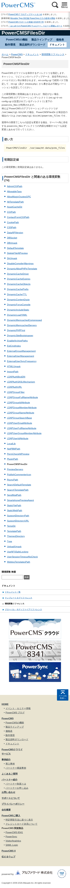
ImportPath (12, 371)
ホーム (5, 54)
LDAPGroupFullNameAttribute (22, 397)
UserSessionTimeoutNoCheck (22, 556)
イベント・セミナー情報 (18, 708)
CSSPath (11, 227)
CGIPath (11, 212)
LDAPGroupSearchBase (19, 418)
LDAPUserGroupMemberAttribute (24, 433)
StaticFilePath (14, 505)
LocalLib (11, 443)
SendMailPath (14, 495)
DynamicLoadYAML (17, 315)
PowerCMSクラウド (12, 749)
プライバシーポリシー (13, 804)
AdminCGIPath (14, 186)
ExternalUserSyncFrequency (21, 361)
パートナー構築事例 (16, 768)
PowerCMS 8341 (14, 832)
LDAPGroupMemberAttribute (22, 407)
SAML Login (12, 845)
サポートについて (11, 798)
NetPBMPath (13, 448)
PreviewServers (15, 469)
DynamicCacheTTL (17, 294)
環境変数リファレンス (53, 54)
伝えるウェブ (8, 856)
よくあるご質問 (10, 773)
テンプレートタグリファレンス (18, 598)
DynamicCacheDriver (18, 274)
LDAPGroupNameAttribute (20, 412)
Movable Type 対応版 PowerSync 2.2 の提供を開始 (32, 18)
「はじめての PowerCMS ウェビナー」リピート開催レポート (35, 26)
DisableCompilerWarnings (20, 263)
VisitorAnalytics (13, 840)
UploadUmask (14, 546)
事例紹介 (6, 759)
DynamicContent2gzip (18, 299)
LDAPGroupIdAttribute (18, 402)
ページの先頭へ (63, 697)
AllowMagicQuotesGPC (19, 196)
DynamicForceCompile (18, 304)
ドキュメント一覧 (13, 592)
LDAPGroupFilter (16, 392)
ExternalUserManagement (20, 356)
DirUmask (12, 258)
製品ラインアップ (41, 39)
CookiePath (13, 222)
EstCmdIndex (14, 346)
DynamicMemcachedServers (22, 325)
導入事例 (10, 763)
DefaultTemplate (15, 248)
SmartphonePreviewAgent (20, 500)
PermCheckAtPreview (18, 454)
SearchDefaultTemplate (19, 484)
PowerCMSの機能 (17, 39)
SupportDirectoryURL (18, 520)
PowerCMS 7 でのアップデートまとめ (25, 14)
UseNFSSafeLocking (17, 551)
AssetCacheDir (14, 207)
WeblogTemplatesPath (18, 562)
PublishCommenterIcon (19, 474)
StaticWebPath (14, 510)
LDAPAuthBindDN (16, 376)
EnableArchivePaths (17, 340)
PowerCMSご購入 (11, 815)
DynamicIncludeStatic (18, 309)
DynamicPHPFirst (16, 330)
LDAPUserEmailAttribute (19, 423)
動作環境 (10, 44)
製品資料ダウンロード (32, 44)
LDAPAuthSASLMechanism (21, 381)
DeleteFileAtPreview (17, 253)
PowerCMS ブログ (15, 712)
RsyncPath (12, 479)
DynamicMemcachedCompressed (24, 320)
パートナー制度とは (16, 783)
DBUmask (12, 243)
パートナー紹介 (10, 779)
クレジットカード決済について (21, 824)
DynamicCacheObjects (18, 284)
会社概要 (6, 809)
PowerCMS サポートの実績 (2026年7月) (26, 22)
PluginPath (12, 459)
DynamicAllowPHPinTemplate (22, 268)
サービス (6, 753)
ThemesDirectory (16, 536)
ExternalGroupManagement (21, 351)
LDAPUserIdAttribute (17, 438)
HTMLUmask (14, 366)
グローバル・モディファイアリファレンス (23, 609)
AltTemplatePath (15, 202)
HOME (5, 704)
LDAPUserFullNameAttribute (21, 428)
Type (9, 541)
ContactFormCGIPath (18, 217)
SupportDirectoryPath (18, 515)
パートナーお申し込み (17, 788)
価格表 (60, 39)
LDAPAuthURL (14, 387)
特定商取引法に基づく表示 (19, 819)
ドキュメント (32, 54)
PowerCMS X (9, 850)
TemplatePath (14, 531)
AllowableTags (14, 191)
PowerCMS (17, 54)
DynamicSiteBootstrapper (20, 335)
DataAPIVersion (15, 232)
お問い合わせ (8, 792)
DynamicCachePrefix (17, 289)
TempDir (11, 526)
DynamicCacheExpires (18, 279)
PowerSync (11, 836)
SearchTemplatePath (17, 490)
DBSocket (12, 237)
